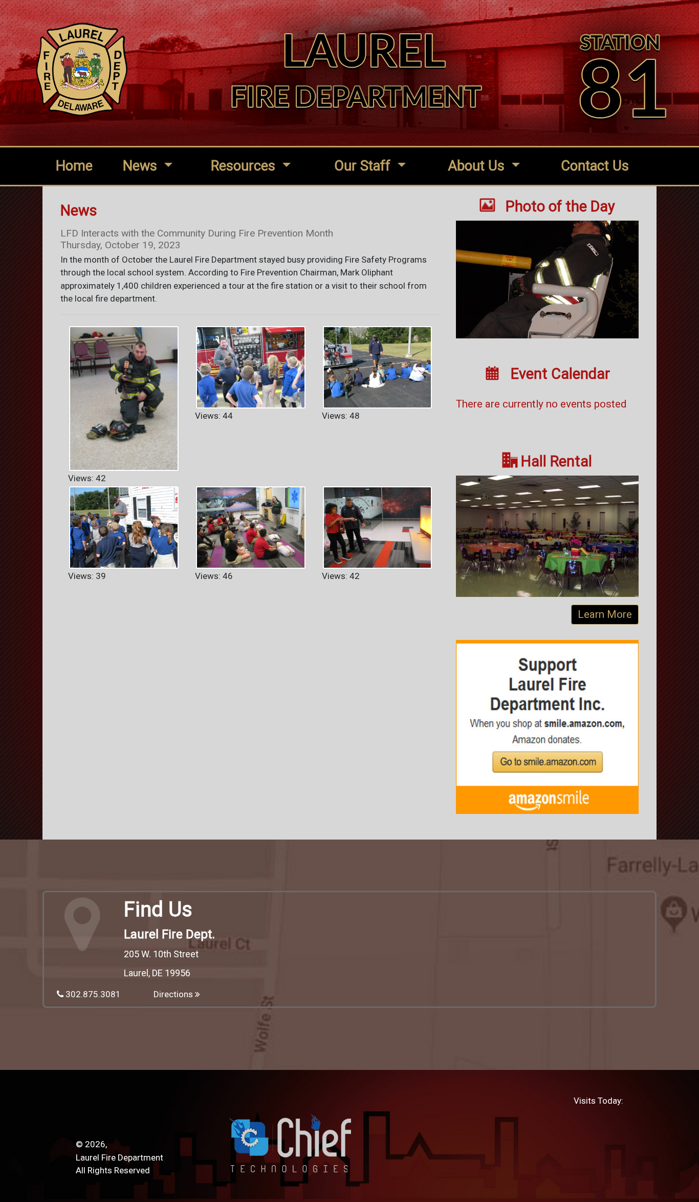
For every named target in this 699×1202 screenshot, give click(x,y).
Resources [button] (245, 166)
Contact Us (595, 166)
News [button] (142, 166)
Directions (174, 994)
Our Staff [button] (364, 166)
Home (74, 166)
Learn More (605, 614)
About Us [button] (478, 166)
